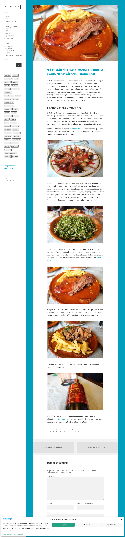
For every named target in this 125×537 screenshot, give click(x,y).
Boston (6, 85)
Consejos (8, 53)
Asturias (7, 82)
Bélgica (7, 89)
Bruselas (14, 85)
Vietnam (15, 156)
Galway (6, 112)
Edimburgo (7, 99)
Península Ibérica (11, 21)
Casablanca (7, 92)
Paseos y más (8, 46)
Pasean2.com (12, 7)
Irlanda (16, 116)
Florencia (7, 109)
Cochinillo (51, 432)
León (6, 122)
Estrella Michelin (9, 106)
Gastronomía (9, 38)
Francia (15, 109)
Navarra (15, 129)
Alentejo (15, 75)
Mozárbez (59, 432)
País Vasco (17, 136)
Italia (6, 119)
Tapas (7, 43)
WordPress (14, 179)
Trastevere (7, 149)
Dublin (17, 95)
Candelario (15, 89)
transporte (14, 146)
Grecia (14, 112)
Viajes (6, 19)
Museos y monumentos (10, 49)
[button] (121, 519)
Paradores (17, 133)
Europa (8, 24)
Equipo (6, 16)
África (7, 33)
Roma (6, 143)
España (67, 430)
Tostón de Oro (77, 432)
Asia (7, 30)
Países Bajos (7, 136)
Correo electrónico (85, 503)
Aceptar (63, 525)
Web (48, 512)
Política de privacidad (18, 534)
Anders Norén (12, 181)
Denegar (87, 525)
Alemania (7, 75)
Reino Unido (16, 139)
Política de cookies (7, 534)
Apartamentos (8, 79)
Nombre (50, 503)
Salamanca (14, 143)
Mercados (9, 41)
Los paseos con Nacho (13, 55)
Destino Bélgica (8, 95)
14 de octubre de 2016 (54, 430)
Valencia (7, 156)
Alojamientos (9, 36)
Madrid (7, 126)
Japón (13, 119)
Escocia (15, 99)
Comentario (52, 476)
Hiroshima (7, 116)
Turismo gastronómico (10, 153)
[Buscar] (19, 65)
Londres (13, 122)
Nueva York (7, 133)
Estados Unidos (8, 102)
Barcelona (15, 82)
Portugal (7, 139)
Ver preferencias (111, 525)
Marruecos (15, 126)
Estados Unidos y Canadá (11, 27)
